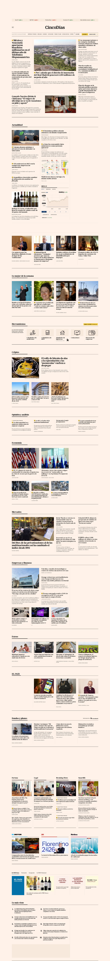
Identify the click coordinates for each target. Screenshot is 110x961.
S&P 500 (32, 20)
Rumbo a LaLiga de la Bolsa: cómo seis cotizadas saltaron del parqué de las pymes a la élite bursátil (22, 305)
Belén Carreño (15, 81)
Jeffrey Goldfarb (60, 821)
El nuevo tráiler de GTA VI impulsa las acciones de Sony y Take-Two (88, 254)
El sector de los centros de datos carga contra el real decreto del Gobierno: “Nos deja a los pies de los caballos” (25, 592)
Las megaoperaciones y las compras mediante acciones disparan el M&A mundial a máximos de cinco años (88, 44)
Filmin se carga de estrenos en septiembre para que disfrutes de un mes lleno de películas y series (88, 817)
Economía (45, 34)
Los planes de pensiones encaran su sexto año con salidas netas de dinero (20, 738)
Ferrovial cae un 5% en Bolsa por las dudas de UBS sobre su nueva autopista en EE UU (66, 540)
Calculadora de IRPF (46, 338)
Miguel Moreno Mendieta (39, 740)
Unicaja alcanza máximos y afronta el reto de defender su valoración (23, 149)
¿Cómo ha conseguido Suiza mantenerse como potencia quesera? (52, 146)
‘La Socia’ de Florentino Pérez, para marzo (54, 855)
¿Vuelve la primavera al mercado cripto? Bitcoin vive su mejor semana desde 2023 (59, 399)
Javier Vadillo (15, 169)
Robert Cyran (59, 812)
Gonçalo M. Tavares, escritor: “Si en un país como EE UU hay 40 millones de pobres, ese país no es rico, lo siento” (88, 699)
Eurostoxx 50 (66, 20)
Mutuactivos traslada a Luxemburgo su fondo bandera (86, 726)
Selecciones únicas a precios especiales (75, 887)
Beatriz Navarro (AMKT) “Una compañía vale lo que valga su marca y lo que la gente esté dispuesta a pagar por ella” (22, 810)
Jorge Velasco (37, 811)
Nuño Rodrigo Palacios (25, 261)
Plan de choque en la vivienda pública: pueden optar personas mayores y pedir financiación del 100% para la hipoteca (87, 89)
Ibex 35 (16, 20)
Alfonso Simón (81, 311)
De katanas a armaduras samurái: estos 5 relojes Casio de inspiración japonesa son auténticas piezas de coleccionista (25, 925)
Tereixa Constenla (82, 705)
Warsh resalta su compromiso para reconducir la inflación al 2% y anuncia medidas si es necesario (87, 69)
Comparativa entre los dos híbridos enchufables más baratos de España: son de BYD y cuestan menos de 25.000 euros (25, 856)
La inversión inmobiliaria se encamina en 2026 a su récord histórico (59, 494)
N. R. (79, 525)
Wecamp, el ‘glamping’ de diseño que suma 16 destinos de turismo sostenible (66, 656)
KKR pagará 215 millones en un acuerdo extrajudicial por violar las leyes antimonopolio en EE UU (40, 621)
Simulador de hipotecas (60, 338)
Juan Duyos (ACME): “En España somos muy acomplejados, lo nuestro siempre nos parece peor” (20, 800)
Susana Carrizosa (82, 94)
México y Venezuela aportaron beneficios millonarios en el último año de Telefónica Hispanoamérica (21, 49)
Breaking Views (62, 778)
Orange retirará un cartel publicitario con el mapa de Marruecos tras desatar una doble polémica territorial (54, 579)
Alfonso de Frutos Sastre (83, 805)
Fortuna (15, 778)
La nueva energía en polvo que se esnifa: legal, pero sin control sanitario (43, 697)
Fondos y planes (57, 34)
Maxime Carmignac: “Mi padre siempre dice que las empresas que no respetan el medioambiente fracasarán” (44, 727)
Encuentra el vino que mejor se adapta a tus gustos (62, 887)
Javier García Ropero (46, 599)
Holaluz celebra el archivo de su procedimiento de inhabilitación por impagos (66, 255)
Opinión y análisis (20, 414)
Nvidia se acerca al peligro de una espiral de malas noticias (66, 800)
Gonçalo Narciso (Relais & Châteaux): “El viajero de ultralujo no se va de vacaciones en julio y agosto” (26, 100)
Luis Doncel (80, 74)
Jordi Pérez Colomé (38, 311)
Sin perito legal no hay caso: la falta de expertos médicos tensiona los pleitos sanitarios (43, 808)
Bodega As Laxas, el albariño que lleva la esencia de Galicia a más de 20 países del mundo (25, 210)
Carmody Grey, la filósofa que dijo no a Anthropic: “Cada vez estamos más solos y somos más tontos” (43, 305)
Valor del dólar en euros (85, 20)
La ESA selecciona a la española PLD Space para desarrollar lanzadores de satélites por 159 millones (59, 621)
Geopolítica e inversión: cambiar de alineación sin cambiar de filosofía (24, 179)
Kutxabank (94, 718)
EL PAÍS (76, 34)
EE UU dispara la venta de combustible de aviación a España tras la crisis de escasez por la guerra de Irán (25, 472)
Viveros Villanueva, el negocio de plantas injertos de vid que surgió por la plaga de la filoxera (87, 657)
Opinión (71, 34)
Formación (24, 872)
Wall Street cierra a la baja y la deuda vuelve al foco (53, 177)
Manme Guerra (15, 105)
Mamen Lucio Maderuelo (46, 572)
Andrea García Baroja (16, 823)
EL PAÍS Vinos (15, 872)
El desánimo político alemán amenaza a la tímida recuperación (54, 131)
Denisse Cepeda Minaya (83, 662)
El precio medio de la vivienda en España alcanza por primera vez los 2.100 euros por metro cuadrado (20, 495)
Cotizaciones (50, 34)
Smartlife (81, 778)
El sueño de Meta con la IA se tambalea (64, 809)
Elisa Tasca (43, 368)
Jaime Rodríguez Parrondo (62, 661)
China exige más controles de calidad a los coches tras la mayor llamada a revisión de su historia (55, 932)
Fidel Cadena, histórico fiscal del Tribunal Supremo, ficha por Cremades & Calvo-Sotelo (42, 816)
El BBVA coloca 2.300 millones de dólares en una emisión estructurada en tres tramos (87, 540)
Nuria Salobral (59, 527)
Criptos (15, 352)
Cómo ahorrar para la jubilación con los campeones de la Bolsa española (64, 727)
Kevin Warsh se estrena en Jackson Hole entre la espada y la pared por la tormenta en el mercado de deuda (66, 521)
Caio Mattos (81, 259)
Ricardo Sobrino (15, 261)
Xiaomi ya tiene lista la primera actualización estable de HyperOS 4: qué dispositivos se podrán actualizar (55, 938)
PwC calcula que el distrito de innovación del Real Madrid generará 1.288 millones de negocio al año (54, 75)
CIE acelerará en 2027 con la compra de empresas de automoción (23, 165)
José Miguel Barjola (38, 819)
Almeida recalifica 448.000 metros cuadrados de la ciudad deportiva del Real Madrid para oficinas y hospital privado (40, 495)
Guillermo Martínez (38, 701)
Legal (36, 778)
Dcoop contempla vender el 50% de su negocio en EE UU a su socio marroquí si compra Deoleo (54, 595)
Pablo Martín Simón (82, 49)
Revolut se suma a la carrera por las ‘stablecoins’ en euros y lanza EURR (40, 398)
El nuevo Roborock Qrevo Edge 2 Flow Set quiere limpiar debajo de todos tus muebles (87, 809)
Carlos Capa (36, 803)
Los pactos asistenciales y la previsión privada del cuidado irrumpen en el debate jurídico (44, 799)
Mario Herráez (15, 860)
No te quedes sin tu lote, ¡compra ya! (91, 887)
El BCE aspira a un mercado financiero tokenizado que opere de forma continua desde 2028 (20, 399)
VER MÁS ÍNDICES (54, 214)
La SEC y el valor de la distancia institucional (42, 421)
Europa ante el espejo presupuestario (62, 421)
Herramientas (19, 324)
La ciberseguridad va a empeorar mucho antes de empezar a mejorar (20, 424)
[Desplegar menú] (13, 27)
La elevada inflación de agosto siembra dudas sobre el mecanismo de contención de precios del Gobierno (21, 75)
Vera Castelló (15, 661)
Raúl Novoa (58, 706)
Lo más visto (18, 902)
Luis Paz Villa (37, 661)
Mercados (39, 34)
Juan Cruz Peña (37, 264)
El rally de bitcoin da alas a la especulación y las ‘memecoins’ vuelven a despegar (54, 362)
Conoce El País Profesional (90, 324)
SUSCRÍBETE (84, 34)
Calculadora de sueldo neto (32, 338)
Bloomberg (14, 625)
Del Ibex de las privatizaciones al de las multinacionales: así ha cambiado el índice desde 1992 (32, 545)
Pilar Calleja (44, 150)
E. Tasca (13, 403)
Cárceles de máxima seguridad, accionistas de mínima (65, 818)
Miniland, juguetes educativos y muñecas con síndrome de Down (21, 656)
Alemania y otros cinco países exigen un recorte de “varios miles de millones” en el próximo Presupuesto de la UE (54, 472)
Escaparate (31, 872)
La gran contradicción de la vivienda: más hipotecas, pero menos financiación (87, 422)
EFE (79, 544)
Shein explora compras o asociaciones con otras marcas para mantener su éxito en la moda (20, 621)
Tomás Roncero (44, 857)
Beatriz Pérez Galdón (16, 153)
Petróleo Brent (48, 20)
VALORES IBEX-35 (46, 214)
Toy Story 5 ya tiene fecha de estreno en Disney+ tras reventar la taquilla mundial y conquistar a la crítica (87, 800)
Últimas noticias (65, 34)
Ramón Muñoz (15, 59)
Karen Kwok (58, 803)
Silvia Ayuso (51, 477)
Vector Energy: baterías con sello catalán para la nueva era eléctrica (43, 656)
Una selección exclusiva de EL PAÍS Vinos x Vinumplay (37, 893)
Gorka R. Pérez (15, 499)
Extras (15, 636)
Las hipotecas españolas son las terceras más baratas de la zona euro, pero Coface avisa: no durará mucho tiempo (65, 306)
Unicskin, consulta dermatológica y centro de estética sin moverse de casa (54, 570)
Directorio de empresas (90, 338)
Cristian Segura (44, 477)
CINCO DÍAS (58, 429)
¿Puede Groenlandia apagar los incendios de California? (84, 856)
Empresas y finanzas (32, 34)
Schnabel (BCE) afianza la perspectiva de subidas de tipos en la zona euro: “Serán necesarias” (87, 520)
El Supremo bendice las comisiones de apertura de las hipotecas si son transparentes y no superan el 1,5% (24, 932)
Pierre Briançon (44, 135)
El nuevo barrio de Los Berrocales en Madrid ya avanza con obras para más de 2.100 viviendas (87, 305)
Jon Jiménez (14, 595)
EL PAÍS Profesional (41, 872)
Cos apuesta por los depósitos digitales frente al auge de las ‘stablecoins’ (21, 255)
